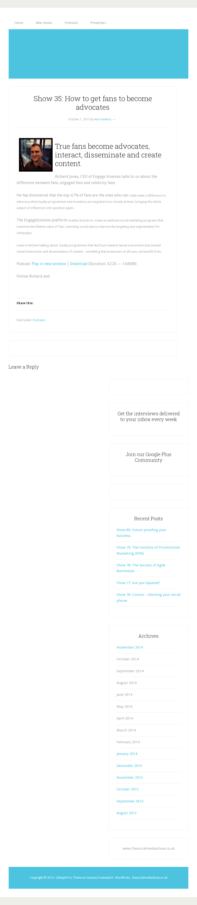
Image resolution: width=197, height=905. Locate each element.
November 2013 (130, 777)
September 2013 (130, 801)
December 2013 (129, 766)
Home (18, 23)
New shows (44, 23)
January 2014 (127, 754)
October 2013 (128, 789)
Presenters (98, 23)
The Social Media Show (98, 54)
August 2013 (126, 813)
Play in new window (49, 263)
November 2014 (130, 647)
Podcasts (71, 23)
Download (78, 263)
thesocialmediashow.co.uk (149, 877)
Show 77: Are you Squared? (138, 583)
